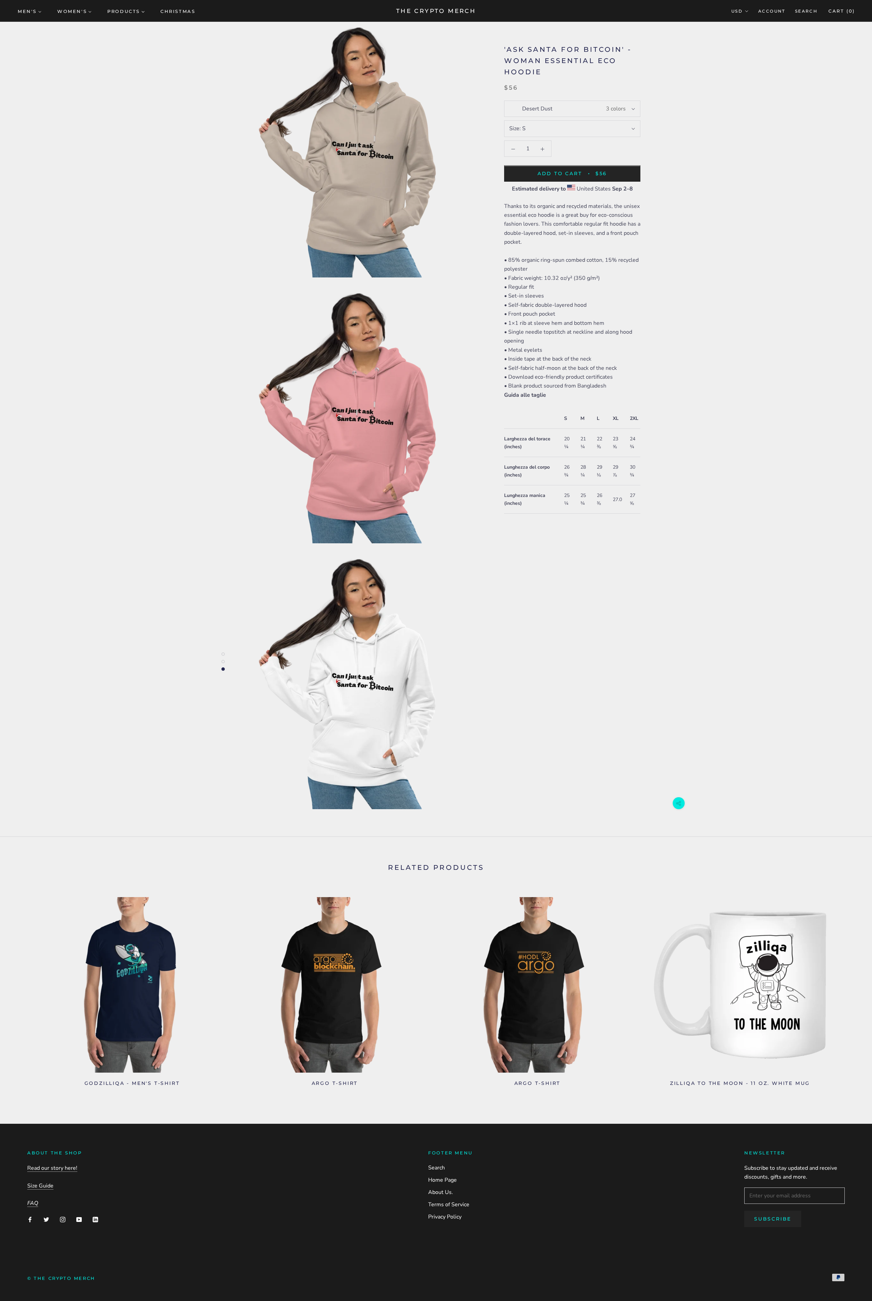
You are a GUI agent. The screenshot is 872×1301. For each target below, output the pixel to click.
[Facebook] (30, 1219)
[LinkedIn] (95, 1219)
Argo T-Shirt (335, 1083)
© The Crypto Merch (61, 1278)
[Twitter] (46, 1219)
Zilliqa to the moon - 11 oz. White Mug (740, 1083)
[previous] (21, 989)
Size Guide (40, 1186)
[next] (850, 989)
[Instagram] (62, 1219)
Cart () (841, 11)
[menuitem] (29, 11)
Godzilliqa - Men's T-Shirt (132, 1083)
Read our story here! (52, 1168)
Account (771, 11)
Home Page (442, 1180)
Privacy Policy (445, 1217)
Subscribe (772, 1219)
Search (806, 11)
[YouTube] (79, 1219)
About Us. (440, 1192)
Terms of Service (448, 1204)
